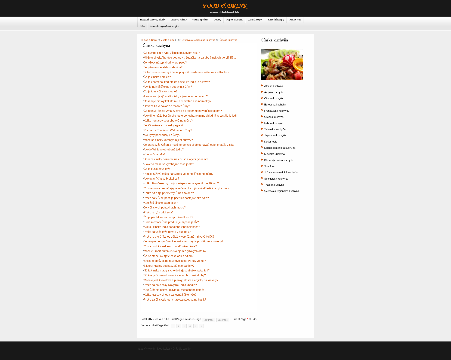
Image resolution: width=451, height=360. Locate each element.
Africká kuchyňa (273, 85)
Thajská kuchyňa (274, 184)
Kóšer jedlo (270, 141)
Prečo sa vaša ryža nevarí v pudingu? (167, 231)
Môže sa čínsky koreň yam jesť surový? (168, 139)
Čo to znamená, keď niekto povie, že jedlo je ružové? (177, 81)
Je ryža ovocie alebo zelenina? (163, 67)
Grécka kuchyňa (273, 116)
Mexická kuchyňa (274, 153)
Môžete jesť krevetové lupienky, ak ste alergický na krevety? (181, 280)
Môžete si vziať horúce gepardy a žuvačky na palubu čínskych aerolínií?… (190, 57)
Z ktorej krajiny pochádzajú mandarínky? (169, 265)
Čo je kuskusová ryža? (158, 168)
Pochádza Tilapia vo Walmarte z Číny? (168, 130)
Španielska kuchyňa (276, 178)
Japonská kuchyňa (275, 135)
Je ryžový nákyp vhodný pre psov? (165, 62)
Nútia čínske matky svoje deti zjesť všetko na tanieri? (177, 270)
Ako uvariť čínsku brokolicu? (161, 178)
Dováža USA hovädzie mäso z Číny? (167, 106)
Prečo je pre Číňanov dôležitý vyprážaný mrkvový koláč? (179, 236)
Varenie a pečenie (200, 19)
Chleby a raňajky (179, 19)
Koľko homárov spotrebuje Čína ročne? (168, 120)
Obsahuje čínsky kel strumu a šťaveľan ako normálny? (177, 101)
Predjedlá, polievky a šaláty (152, 19)
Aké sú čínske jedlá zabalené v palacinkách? (172, 226)
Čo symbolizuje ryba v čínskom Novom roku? (172, 52)
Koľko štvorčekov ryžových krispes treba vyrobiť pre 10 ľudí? (181, 183)
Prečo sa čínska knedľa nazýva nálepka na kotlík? (175, 299)
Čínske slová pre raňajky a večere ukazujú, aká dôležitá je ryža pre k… (188, 188)
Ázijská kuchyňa (273, 92)
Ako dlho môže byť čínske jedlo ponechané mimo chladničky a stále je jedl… (191, 115)
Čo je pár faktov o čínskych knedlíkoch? (168, 217)
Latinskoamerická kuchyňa (279, 147)
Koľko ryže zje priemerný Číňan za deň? (169, 193)
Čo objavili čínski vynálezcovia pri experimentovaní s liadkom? (183, 110)
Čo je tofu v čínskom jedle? (160, 91)
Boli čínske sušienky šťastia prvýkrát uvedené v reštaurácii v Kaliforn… (188, 72)
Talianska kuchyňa (275, 129)
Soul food (269, 166)
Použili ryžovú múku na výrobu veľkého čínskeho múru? (178, 173)
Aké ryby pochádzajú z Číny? (162, 135)
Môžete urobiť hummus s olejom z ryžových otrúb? (175, 251)
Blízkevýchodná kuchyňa (278, 160)
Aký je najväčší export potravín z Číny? (168, 86)
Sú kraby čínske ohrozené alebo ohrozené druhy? (175, 275)
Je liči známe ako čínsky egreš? (163, 125)
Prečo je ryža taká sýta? (159, 212)
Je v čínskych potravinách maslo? (165, 207)
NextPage (208, 320)
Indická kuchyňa (273, 123)
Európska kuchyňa (275, 104)
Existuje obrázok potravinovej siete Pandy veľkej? (175, 260)
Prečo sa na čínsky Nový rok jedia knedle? (170, 284)
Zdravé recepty (255, 19)
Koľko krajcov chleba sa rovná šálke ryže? (170, 294)
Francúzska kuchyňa (276, 110)
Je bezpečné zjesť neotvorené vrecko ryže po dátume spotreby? (183, 241)
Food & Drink (149, 39)
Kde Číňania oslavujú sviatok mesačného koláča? (175, 289)
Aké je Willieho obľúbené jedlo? (164, 149)
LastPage (223, 320)
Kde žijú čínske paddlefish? (161, 202)
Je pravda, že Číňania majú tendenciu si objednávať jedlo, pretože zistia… (190, 144)
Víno (142, 26)
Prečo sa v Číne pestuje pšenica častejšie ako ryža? (176, 197)
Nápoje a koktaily (234, 19)
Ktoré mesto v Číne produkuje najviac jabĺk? (171, 222)
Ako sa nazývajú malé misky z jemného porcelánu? (176, 96)
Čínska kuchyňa (228, 39)
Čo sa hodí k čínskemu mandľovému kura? (170, 246)
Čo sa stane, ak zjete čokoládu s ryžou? (168, 256)
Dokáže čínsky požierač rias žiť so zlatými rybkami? (176, 159)
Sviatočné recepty (276, 19)
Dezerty (217, 19)
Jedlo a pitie (168, 39)
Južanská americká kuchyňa (281, 172)
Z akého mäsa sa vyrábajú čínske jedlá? (169, 164)
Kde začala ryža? (154, 154)
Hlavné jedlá (295, 19)
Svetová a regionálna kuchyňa (164, 26)
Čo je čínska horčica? (157, 76)
